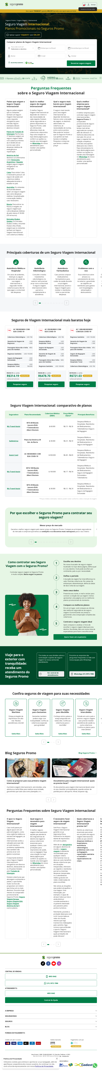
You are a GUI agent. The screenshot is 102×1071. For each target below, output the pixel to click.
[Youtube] (53, 963)
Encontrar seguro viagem (81, 63)
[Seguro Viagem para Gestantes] (39, 704)
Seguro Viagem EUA (15, 901)
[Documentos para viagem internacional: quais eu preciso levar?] (74, 777)
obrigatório (67, 845)
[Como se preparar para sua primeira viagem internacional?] (27, 777)
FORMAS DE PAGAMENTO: (15, 1033)
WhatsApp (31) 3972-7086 (84, 674)
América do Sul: (13, 155)
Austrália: (10, 187)
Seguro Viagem (22, 20)
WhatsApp (36, 143)
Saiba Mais (16, 734)
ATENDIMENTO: (11, 988)
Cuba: (9, 172)
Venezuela (15, 160)
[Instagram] (59, 963)
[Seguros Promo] (14, 5)
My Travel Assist (13, 426)
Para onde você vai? (17, 47)
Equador (20, 162)
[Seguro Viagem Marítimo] (16, 704)
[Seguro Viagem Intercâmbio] (86, 704)
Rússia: (9, 204)
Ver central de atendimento (53, 674)
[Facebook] (48, 963)
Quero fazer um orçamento (75, 637)
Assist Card (13, 455)
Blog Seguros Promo (87, 753)
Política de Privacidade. (44, 1066)
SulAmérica (13, 441)
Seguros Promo (11, 20)
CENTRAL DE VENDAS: (13, 971)
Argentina (11, 162)
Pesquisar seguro (20, 384)
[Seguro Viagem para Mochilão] (62, 704)
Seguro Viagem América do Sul (13, 904)
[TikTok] (43, 963)
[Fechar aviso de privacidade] (57, 1059)
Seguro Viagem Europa (16, 898)
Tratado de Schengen (13, 872)
